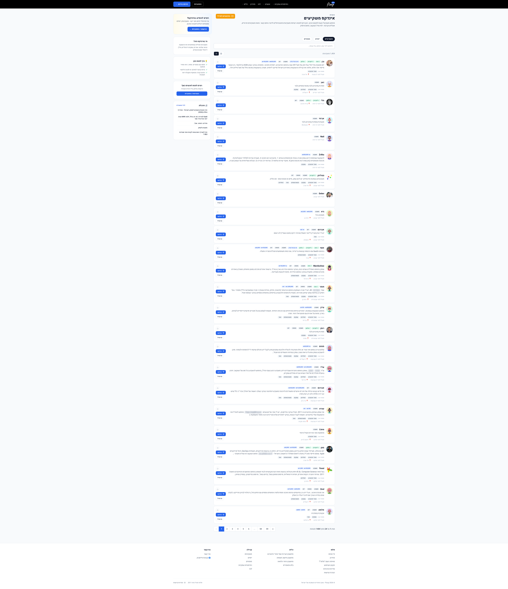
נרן (323, 61)
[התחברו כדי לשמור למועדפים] (218, 62)
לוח (259, 4)
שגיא (321, 408)
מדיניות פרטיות (329, 568)
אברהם (321, 229)
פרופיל (219, 71)
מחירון (252, 4)
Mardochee (318, 265)
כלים (246, 4)
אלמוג (321, 509)
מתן (322, 447)
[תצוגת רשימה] (216, 53)
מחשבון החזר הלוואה (285, 561)
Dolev (321, 193)
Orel (322, 489)
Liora (321, 429)
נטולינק (320, 175)
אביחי (321, 118)
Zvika (321, 154)
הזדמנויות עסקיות (281, 4)
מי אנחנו (331, 554)
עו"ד (322, 367)
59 (267, 529)
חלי (322, 100)
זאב (322, 82)
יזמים (317, 39)
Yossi (321, 468)
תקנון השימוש (329, 565)
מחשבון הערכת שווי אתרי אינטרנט (280, 554)
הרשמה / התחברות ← (198, 29)
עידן (322, 307)
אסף (322, 247)
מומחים (307, 39)
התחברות (197, 4)
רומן (322, 328)
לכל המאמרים (181, 105)
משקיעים (329, 39)
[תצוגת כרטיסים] (221, 53)
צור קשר (207, 554)
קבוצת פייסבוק (202, 557)
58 (261, 529)
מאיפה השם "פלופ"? (327, 561)
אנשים (267, 4)
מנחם (321, 346)
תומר (322, 286)
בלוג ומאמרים (288, 565)
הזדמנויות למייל (223, 16)
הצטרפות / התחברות (192, 93)
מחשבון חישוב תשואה (285, 557)
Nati (322, 136)
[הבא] (272, 529)
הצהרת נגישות (329, 572)
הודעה (219, 66)
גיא (322, 211)
